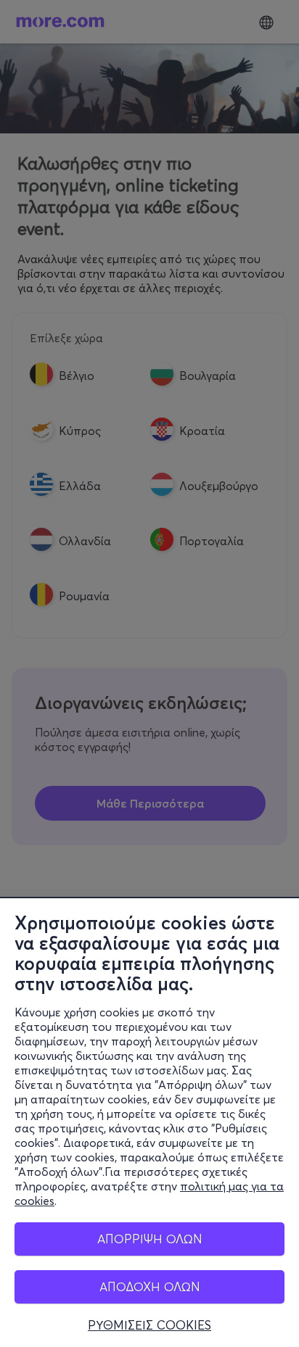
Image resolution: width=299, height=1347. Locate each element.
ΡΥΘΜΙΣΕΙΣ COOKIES (149, 1325)
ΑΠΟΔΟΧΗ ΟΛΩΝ (149, 1286)
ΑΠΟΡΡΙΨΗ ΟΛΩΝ (149, 1238)
